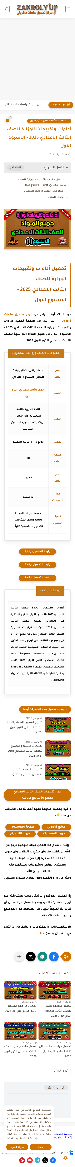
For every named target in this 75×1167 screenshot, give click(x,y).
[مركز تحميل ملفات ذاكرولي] (37, 9)
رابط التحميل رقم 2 (38, 564)
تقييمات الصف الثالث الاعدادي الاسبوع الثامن (27, 772)
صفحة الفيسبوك (22, 827)
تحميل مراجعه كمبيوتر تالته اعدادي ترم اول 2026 (21, 1009)
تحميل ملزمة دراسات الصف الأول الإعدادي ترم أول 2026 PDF (24, 104)
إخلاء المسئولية (63, 1137)
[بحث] (7, 9)
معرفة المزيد (17, 1147)
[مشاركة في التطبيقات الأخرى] (19, 956)
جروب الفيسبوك (54, 833)
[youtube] (30, 1160)
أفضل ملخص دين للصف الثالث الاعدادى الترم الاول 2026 (20, 1051)
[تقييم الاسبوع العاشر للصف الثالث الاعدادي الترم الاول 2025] (58, 725)
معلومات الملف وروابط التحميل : (43, 191)
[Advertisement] (37, 59)
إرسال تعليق (56, 1087)
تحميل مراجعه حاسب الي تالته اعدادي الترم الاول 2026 (55, 1051)
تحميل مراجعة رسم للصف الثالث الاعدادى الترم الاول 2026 (57, 1011)
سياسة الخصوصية (61, 1134)
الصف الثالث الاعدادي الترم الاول (49, 121)
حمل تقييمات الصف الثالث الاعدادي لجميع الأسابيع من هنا (37, 795)
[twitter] (45, 1160)
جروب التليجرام (20, 833)
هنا (42, 933)
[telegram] (37, 1160)
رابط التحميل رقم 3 (37, 578)
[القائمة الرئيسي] (68, 9)
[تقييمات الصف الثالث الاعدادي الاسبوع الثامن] (58, 772)
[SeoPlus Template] (71, 1152)
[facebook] (53, 1160)
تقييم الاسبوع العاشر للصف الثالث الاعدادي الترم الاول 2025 (24, 727)
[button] (54, 956)
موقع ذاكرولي (56, 827)
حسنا (40, 1147)
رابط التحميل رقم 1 (37, 551)
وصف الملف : (55, 197)
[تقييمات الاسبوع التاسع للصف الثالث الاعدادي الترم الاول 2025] (58, 748)
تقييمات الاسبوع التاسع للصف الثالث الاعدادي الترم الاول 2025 (25, 751)
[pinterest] (22, 1160)
